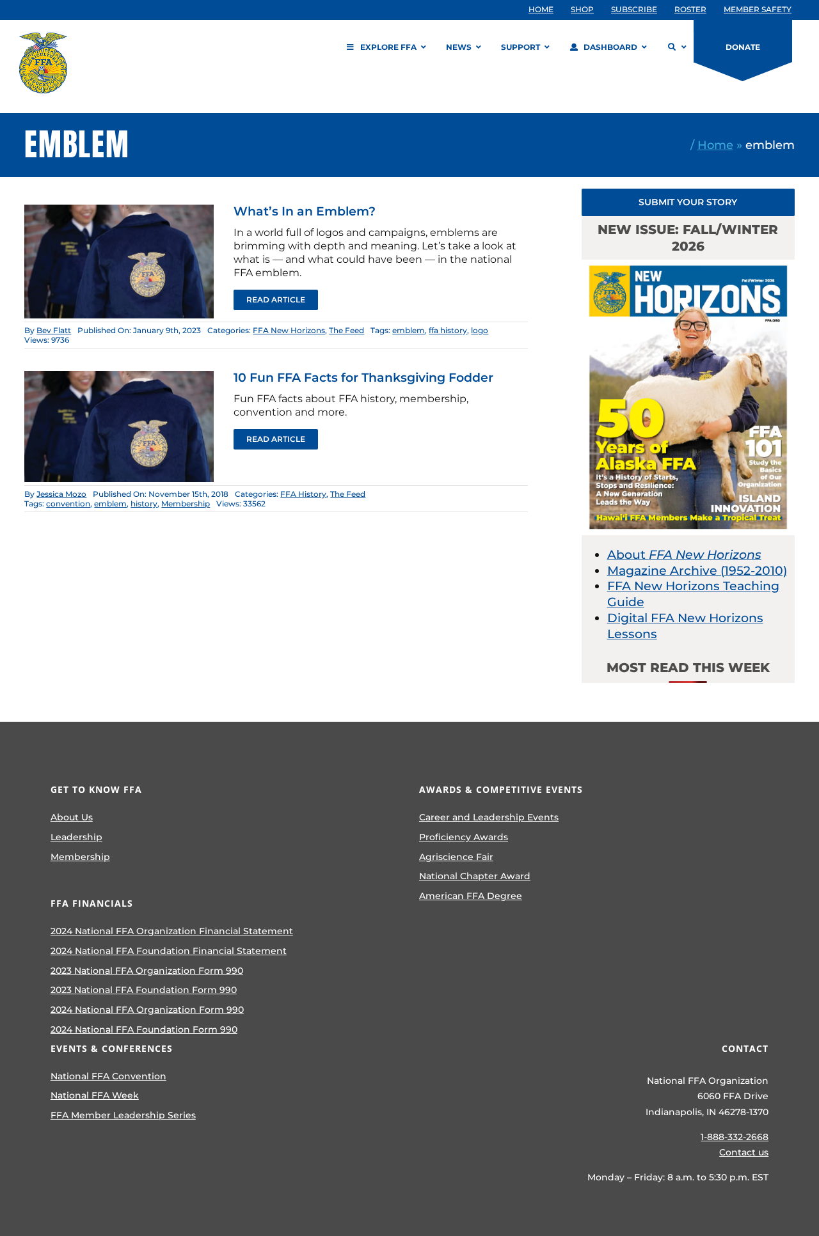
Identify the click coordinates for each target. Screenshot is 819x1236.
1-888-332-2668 (734, 1137)
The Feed (346, 330)
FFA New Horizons (289, 330)
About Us (72, 817)
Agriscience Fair (456, 857)
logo (479, 330)
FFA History (303, 494)
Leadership (76, 837)
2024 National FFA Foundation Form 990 (144, 1029)
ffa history (448, 330)
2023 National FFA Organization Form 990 (147, 970)
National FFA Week (95, 1095)
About (684, 554)
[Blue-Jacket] (119, 377)
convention (68, 503)
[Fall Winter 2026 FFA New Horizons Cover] (688, 265)
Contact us (743, 1152)
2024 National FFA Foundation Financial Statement (169, 951)
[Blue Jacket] (119, 210)
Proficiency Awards (463, 837)
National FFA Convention (108, 1076)
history (144, 503)
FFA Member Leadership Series (123, 1115)
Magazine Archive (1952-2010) (697, 570)
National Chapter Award (474, 876)
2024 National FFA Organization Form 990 (147, 1009)
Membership (185, 503)
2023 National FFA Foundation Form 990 (144, 990)
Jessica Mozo (61, 494)
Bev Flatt (53, 330)
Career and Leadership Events (489, 817)
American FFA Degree (470, 896)
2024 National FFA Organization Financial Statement (172, 931)
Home (715, 145)
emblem (408, 330)
